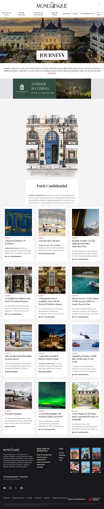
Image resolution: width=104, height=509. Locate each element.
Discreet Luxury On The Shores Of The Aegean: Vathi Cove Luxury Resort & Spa (85, 301)
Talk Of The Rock (6, 13)
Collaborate (6, 498)
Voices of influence (38, 13)
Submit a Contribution (43, 462)
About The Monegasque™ (44, 455)
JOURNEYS (66, 13)
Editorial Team (41, 460)
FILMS (75, 13)
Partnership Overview (18, 498)
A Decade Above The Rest (49, 241)
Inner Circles (21, 13)
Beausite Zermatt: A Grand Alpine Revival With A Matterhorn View (83, 244)
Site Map (29, 498)
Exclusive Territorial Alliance (60, 498)
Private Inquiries (42, 457)
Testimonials (41, 464)
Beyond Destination (13, 414)
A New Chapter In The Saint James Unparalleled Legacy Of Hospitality (85, 417)
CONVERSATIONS (87, 13)
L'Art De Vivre (55, 13)
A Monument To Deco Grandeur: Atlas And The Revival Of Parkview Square (50, 301)
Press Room (38, 498)
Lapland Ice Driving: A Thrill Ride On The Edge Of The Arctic (84, 359)
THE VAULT (99, 13)
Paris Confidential (52, 185)
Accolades (40, 467)
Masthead (47, 498)
